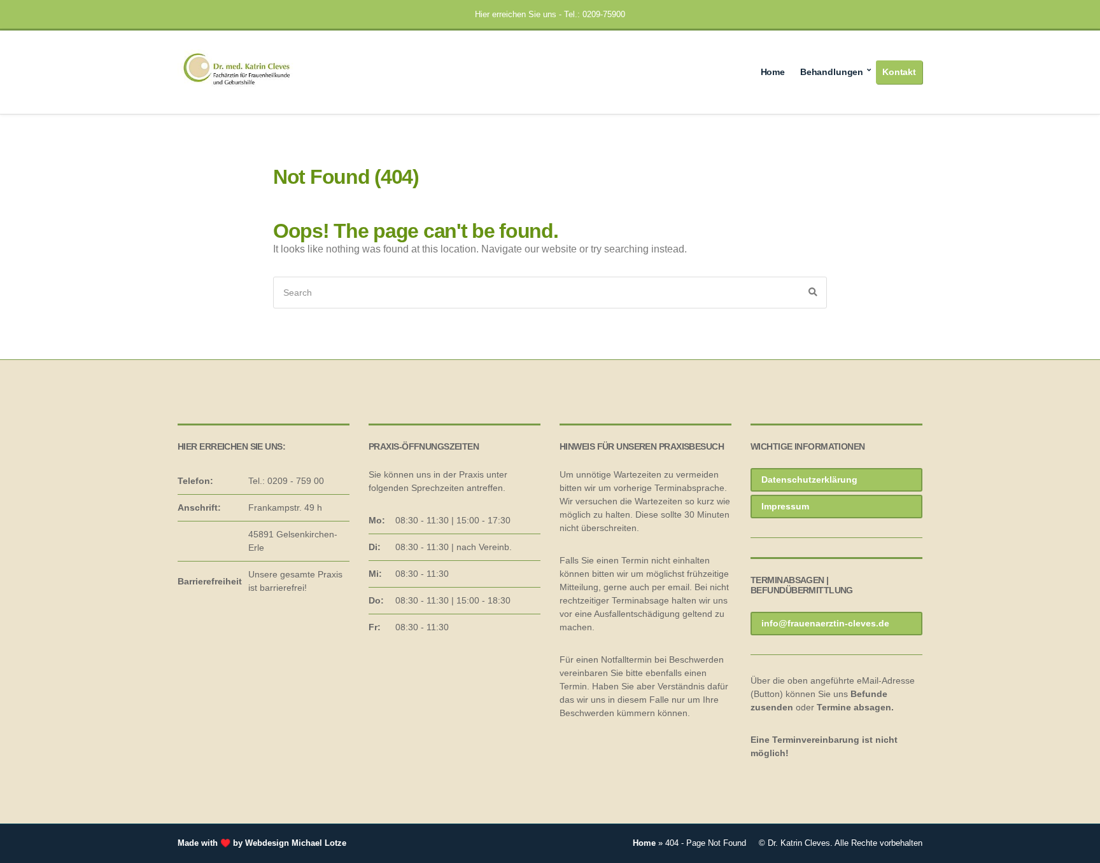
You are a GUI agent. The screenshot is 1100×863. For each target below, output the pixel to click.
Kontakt (899, 72)
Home (773, 72)
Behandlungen (831, 72)
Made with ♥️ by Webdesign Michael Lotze (262, 843)
